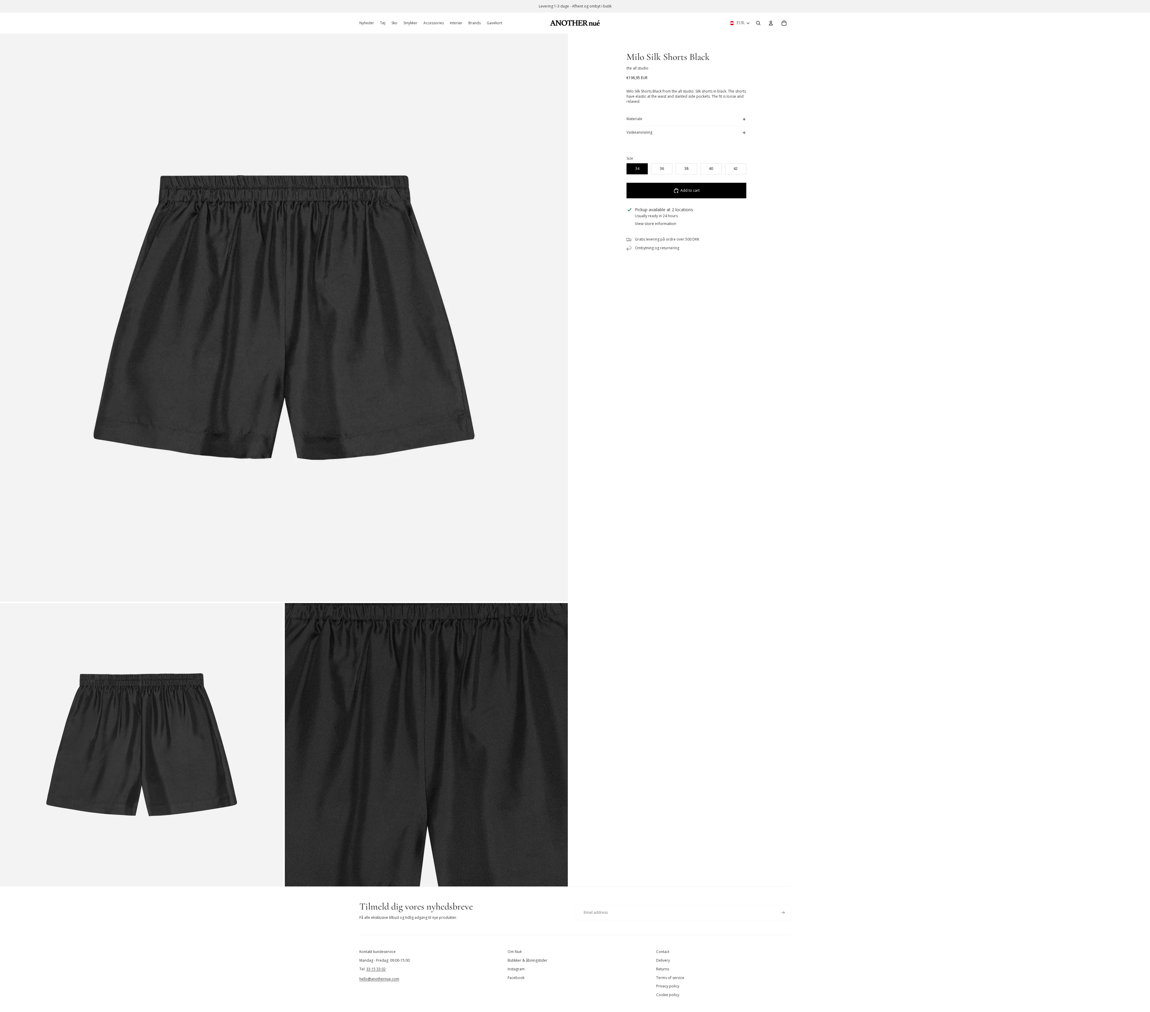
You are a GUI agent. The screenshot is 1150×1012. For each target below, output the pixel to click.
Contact (662, 951)
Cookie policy (667, 994)
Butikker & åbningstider (527, 960)
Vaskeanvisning (639, 132)
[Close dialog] (1136, 865)
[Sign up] (783, 913)
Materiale (634, 118)
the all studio (637, 68)
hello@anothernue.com (379, 978)
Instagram (516, 969)
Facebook (516, 977)
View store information (655, 223)
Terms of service (670, 977)
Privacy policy (667, 986)
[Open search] (758, 23)
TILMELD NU (1077, 986)
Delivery (663, 960)
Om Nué (515, 951)
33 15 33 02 (376, 969)
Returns (662, 969)
